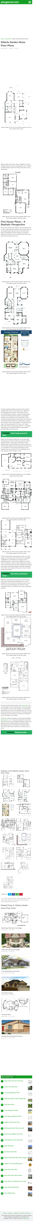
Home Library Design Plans (11, 1187)
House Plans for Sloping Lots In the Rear (15, 1181)
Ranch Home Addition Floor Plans (13, 1134)
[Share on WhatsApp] (17, 894)
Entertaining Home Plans (11, 1110)
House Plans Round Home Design (11, 949)
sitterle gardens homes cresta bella (9, 901)
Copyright (16, 1213)
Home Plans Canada (7, 993)
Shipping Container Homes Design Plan (15, 1098)
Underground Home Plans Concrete (14, 1128)
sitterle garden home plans (9, 898)
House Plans (4, 48)
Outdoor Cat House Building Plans (13, 1163)
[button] (29, 2)
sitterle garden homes (21, 898)
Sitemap (5, 1213)
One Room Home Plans (10, 1152)
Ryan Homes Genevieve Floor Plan (13, 1081)
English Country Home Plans (12, 1122)
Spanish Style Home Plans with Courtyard (15, 1157)
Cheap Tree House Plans (11, 1087)
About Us (28, 1213)
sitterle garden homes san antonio (20, 900)
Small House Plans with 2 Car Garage (12, 928)
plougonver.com (10, 1)
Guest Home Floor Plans (10, 1169)
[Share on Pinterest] (21, 894)
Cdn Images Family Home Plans (13, 1116)
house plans (25, 705)
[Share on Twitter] (9, 894)
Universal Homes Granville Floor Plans (12, 1036)
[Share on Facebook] (13, 894)
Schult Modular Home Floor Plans (13, 1140)
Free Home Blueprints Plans (12, 1092)
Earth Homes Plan (9, 1104)
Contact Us (10, 1213)
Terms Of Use (22, 1213)
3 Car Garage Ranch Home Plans (11, 971)
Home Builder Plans (9, 1193)
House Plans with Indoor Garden (13, 1175)
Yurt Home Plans (6, 1014)
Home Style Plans (9, 1146)
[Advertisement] (16, 21)
